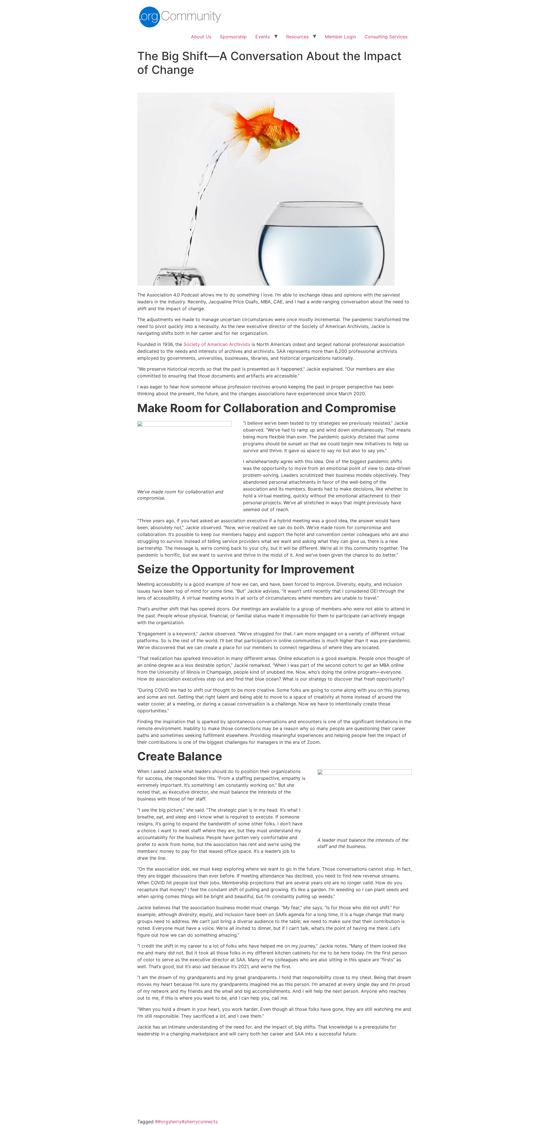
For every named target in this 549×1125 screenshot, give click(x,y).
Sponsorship (233, 36)
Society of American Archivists (217, 344)
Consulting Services (386, 36)
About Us (201, 36)
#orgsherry (170, 1121)
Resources (297, 36)
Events (262, 36)
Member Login (340, 36)
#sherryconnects (200, 1121)
